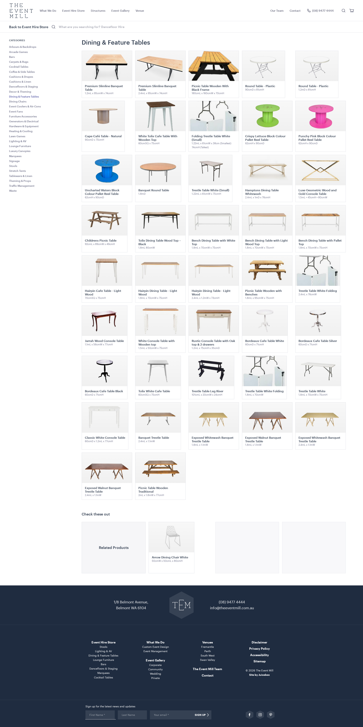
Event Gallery (120, 10)
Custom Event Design (155, 646)
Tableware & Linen (20, 175)
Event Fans (16, 111)
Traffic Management (21, 185)
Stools (13, 165)
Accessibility (259, 655)
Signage (14, 161)
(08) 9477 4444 (232, 602)
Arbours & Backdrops (22, 46)
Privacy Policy (259, 648)
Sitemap (260, 661)
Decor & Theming (20, 91)
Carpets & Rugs (18, 61)
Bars (12, 56)
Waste (13, 190)
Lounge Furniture (20, 146)
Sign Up (200, 714)
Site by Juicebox (259, 674)
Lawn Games (17, 136)
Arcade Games (18, 51)
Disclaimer (259, 642)
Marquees (15, 156)
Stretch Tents (17, 170)
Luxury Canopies (19, 151)
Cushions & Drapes (21, 76)
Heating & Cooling (21, 131)
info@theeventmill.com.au (232, 608)
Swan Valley (207, 659)
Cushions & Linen (20, 81)
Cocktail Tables (18, 66)
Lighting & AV (17, 141)
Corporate (155, 665)
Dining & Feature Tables (24, 96)
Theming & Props (20, 180)
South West (208, 655)
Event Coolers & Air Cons (25, 106)
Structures (98, 10)
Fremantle (207, 646)
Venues (207, 642)
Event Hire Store (73, 10)
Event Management (155, 651)
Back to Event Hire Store (28, 27)
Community (155, 669)
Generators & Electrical (24, 121)
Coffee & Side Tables (22, 71)
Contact (295, 10)
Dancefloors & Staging (23, 86)
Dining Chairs (17, 101)
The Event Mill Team (207, 669)
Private (155, 678)
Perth (207, 651)
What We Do (48, 10)
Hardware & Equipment (24, 126)
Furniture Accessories (23, 116)
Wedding (155, 673)
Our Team (277, 10)
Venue (140, 10)
